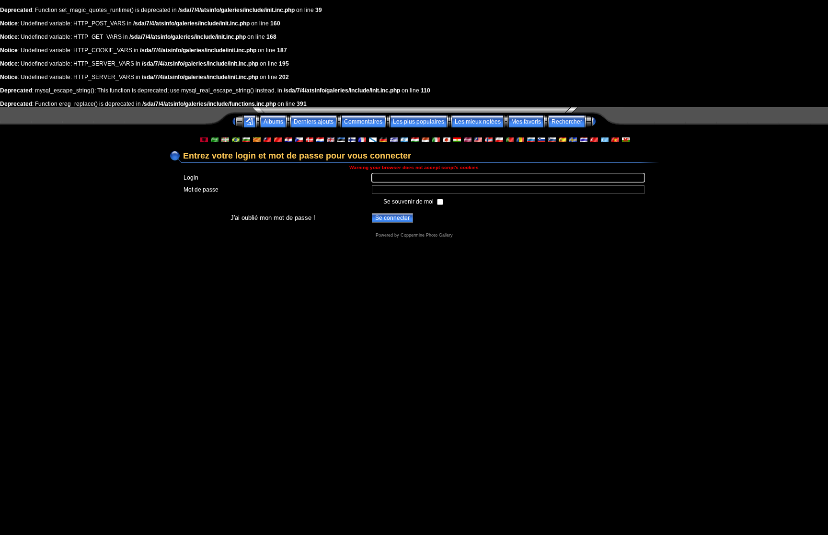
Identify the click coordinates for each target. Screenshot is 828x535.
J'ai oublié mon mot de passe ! (272, 217)
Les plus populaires (418, 121)
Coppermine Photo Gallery (427, 235)
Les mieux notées (478, 121)
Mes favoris (526, 121)
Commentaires (363, 121)
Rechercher (567, 121)
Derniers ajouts (314, 121)
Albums (273, 121)
